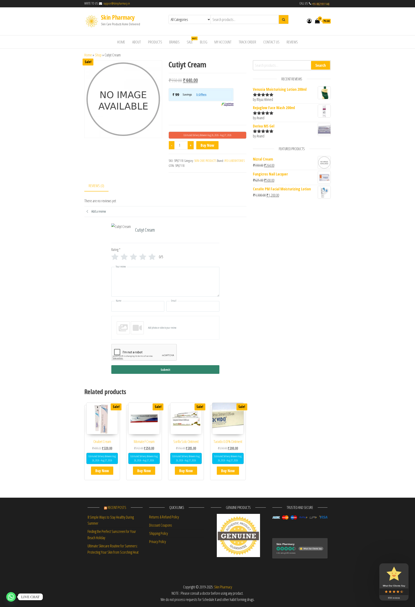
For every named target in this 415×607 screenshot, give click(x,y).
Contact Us (271, 42)
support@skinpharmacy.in (116, 3)
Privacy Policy (157, 541)
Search (320, 65)
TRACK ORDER (247, 42)
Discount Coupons (160, 525)
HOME (121, 42)
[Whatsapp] (11, 597)
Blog (203, 42)
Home (88, 54)
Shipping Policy (158, 533)
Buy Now (207, 145)
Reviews (292, 42)
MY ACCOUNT (222, 42)
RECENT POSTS (117, 507)
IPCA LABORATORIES (234, 161)
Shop (98, 54)
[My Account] (309, 21)
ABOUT (136, 42)
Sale (191, 41)
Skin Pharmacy (117, 17)
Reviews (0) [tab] (96, 185)
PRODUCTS (155, 42)
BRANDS (174, 42)
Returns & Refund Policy (164, 516)
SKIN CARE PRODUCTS (205, 161)
